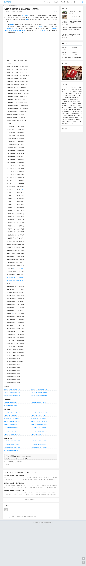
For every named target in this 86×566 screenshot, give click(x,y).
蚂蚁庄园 (75, 54)
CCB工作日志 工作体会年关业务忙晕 (12, 444)
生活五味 (65, 47)
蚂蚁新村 (65, 54)
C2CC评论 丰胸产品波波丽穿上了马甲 (12, 431)
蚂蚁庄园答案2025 (76, 101)
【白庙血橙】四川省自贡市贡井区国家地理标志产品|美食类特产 (71, 35)
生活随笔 (40, 26)
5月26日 (69, 111)
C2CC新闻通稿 (8, 30)
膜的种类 (67, 109)
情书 (78, 115)
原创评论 (75, 91)
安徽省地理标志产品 (67, 123)
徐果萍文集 (11, 24)
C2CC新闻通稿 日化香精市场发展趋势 (12, 402)
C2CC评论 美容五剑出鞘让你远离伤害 (39, 434)
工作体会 (73, 109)
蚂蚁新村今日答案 (71, 113)
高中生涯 (15, 268)
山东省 (72, 119)
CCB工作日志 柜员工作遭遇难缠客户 (39, 444)
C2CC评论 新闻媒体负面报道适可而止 (12, 434)
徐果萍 (7, 11)
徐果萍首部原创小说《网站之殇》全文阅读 (72, 78)
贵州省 (77, 119)
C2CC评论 (15, 30)
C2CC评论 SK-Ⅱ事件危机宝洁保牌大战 (39, 427)
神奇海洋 (75, 52)
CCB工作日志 (22, 30)
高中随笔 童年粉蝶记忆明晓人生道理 (15, 280)
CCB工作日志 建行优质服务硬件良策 (12, 450)
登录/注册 (80, 2)
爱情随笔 (54, 28)
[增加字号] (54, 11)
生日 (23, 189)
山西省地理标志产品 (68, 121)
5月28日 (69, 115)
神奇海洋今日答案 (76, 95)
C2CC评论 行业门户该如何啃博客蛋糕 (12, 418)
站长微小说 (77, 93)
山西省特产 (77, 121)
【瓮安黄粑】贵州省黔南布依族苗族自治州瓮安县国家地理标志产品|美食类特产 (71, 28)
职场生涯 (65, 52)
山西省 (74, 115)
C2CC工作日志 (72, 87)
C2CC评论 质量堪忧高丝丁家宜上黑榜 (12, 427)
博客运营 (65, 49)
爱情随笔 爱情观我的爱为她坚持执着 (12, 395)
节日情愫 (9, 28)
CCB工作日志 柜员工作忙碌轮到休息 (39, 440)
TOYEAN (50, 523)
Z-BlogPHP (41, 523)
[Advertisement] (43, 545)
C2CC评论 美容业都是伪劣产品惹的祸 (39, 415)
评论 (13, 516)
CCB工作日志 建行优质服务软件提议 (12, 447)
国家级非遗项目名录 (77, 57)
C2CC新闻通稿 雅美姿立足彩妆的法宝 (39, 402)
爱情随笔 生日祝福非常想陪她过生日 (12, 392)
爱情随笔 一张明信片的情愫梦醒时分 (39, 389)
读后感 (26, 19)
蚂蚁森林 (70, 97)
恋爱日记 (78, 117)
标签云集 (69, 2)
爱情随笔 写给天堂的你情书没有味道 (39, 395)
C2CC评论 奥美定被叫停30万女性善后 (12, 412)
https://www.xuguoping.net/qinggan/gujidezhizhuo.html (21, 458)
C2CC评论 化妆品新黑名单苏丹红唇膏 (39, 421)
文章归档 (49, 2)
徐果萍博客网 (10, 5)
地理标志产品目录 (67, 57)
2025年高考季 (74, 105)
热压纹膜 (67, 107)
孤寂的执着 (62, 2)
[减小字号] (56, 11)
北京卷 (68, 119)
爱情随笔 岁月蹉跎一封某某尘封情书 (12, 389)
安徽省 (78, 109)
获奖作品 (22, 268)
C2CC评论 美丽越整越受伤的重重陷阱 (39, 431)
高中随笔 (14, 28)
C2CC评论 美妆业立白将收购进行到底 (12, 415)
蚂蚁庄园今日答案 (67, 103)
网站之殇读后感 (68, 93)
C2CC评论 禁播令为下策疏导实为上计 (12, 421)
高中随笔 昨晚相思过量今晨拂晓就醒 (15, 277)
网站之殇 (56, 2)
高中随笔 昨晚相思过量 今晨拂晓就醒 (14, 475)
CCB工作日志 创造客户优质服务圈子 (12, 440)
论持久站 (75, 49)
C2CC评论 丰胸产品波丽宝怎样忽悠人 (39, 412)
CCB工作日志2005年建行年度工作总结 (39, 447)
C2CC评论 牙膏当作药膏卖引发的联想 (39, 424)
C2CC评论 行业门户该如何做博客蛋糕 (39, 418)
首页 (44, 2)
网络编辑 (69, 89)
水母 (73, 111)
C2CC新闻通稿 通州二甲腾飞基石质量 (12, 405)
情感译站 (16, 5)
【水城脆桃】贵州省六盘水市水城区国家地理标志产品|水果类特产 (71, 22)
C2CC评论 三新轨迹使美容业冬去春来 (12, 424)
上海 (12, 313)
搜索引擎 (43, 30)
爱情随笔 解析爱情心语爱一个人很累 (39, 392)
